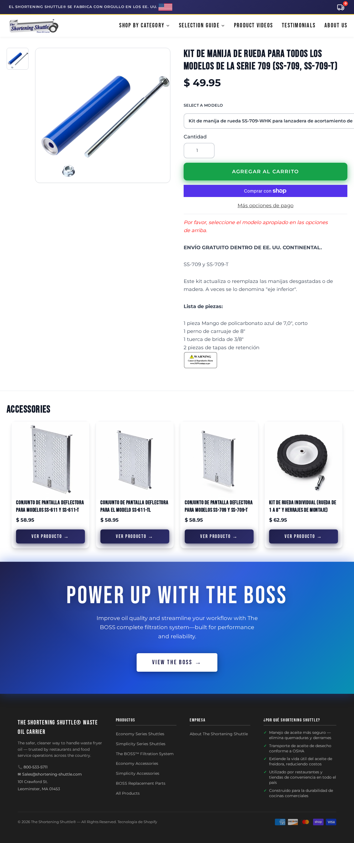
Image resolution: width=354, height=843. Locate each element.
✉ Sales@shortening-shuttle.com (50, 774)
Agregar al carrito (265, 172)
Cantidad (195, 137)
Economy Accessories (137, 763)
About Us (335, 25)
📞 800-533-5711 (33, 767)
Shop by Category (142, 25)
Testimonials (299, 25)
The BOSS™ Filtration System (145, 753)
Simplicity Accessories (137, 773)
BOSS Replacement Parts (140, 783)
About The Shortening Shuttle (219, 733)
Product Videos (253, 25)
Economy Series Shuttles (140, 733)
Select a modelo (203, 105)
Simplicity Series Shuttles (140, 743)
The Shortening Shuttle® (53, 822)
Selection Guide (199, 25)
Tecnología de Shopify (137, 822)
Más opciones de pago (265, 206)
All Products (128, 793)
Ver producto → (50, 536)
